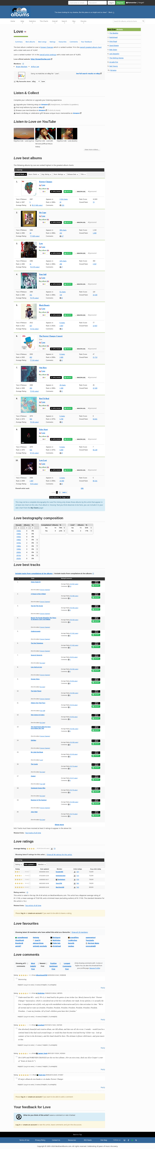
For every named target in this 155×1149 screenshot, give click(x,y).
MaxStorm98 (60, 887)
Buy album (43, 189)
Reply (103, 988)
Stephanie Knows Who (38, 788)
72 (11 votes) (34, 329)
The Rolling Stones (116, 58)
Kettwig (36, 937)
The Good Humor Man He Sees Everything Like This (41, 727)
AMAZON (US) (81, 191)
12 (70, 586)
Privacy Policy (40, 1140)
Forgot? (141, 2)
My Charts (35, 508)
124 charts (63, 261)
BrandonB (19, 943)
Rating (17, 864)
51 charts (63, 292)
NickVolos (56, 940)
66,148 (95, 450)
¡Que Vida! (34, 812)
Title (82, 174)
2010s (18, 555)
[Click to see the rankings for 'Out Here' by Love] (29, 374)
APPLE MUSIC (57, 191)
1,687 (31, 481)
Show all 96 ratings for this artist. (59, 854)
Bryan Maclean (21, 66)
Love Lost (43, 460)
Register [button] (120, 3)
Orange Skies (35, 679)
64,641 (95, 419)
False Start (43, 429)
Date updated (29, 864)
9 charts (62, 447)
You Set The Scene (37, 606)
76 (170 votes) (34, 267)
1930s (18, 531)
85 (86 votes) (74, 681)
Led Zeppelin (114, 54)
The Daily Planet (36, 691)
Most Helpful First (33, 966)
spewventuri (91, 937)
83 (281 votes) (74, 728)
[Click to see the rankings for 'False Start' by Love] (29, 435)
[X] (135, 1140)
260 (31, 388)
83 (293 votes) (74, 742)
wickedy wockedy (40, 946)
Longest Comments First (67, 966)
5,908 (61, 450)
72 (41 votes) (34, 391)
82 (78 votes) (74, 790)
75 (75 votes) (34, 298)
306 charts (63, 230)
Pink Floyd (113, 41)
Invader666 (59, 872)
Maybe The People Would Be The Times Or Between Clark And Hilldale (43, 618)
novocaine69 (91, 946)
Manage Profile (94, 968)
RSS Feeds (88, 1140)
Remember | (133, 2)
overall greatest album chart (91, 47)
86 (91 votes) (74, 657)
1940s (18, 534)
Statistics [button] (32, 21)
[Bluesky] (123, 1140)
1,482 (94, 233)
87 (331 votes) (74, 633)
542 (78, 887)
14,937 (95, 326)
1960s (18, 540)
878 (78, 879)
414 (78, 875)
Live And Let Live (36, 667)
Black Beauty (44, 305)
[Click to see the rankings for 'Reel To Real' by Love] (29, 404)
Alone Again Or (36, 582)
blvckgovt (56, 937)
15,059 (62, 481)
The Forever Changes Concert (51, 336)
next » (64, 492)
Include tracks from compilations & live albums (34, 573)
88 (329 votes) (74, 619)
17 (62, 236)
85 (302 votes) (74, 669)
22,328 (95, 388)
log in (23, 913)
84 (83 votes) (74, 716)
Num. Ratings (58, 174)
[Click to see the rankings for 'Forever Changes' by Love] (29, 188)
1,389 (61, 388)
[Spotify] (131, 1140)
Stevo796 (59, 883)
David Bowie (114, 45)
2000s (18, 552)
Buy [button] (74, 21)
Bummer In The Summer (39, 800)
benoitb (71, 943)
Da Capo (42, 212)
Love (43, 185)
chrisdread (57, 946)
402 (31, 357)
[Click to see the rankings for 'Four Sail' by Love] (29, 280)
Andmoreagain (35, 631)
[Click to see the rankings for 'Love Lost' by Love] (29, 466)
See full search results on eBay (88, 73)
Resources (72, 1140)
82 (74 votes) (74, 766)
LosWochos (72, 940)
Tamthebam (61, 879)
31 (30, 264)
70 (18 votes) (34, 422)
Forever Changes (46, 47)
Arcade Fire (113, 62)
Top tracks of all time (33, 833)
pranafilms (74, 937)
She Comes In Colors (37, 715)
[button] (18, 527)
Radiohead (113, 37)
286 (61, 264)
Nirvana (113, 70)
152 (61, 233)
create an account (35, 913)
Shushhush (19, 940)
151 (62, 205)
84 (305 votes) (74, 693)
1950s (18, 537)
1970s (18, 543)
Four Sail (42, 274)
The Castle (34, 764)
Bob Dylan (113, 50)
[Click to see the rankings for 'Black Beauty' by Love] (29, 311)
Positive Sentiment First (53, 966)
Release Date (72, 174)
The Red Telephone (37, 643)
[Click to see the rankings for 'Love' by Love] (29, 249)
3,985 (61, 357)
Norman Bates (93, 943)
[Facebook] (127, 1140)
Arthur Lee (35, 66)
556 (31, 450)
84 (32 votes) (74, 705)
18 (60, 202)
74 (93, 202)
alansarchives (38, 943)
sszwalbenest (22, 937)
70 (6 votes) (34, 484)
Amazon (44, 104)
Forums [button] (83, 21)
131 (82, 488)
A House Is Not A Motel (38, 594)
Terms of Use (24, 1140)
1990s (18, 549)
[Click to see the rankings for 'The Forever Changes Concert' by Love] (29, 342)
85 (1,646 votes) (37, 205)
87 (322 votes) (74, 645)
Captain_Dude (42, 1053)
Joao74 (37, 940)
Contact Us (56, 1140)
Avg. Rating (46, 174)
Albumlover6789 (41, 975)
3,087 (61, 326)
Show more (59, 825)
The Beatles (113, 33)
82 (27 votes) (74, 778)
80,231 (95, 481)
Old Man (33, 740)
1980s (18, 546)
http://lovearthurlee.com (40, 59)
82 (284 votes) (74, 802)
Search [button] (64, 21)
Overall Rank (20, 174)
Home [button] (13, 21)
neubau (71, 946)
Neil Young (113, 66)
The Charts (44, 21)
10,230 (95, 295)
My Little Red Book (37, 752)
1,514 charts (64, 199)
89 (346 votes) (74, 607)
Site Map (103, 1140)
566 (31, 419)
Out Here (43, 367)
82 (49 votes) (74, 754)
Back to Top (77, 1134)
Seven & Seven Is (36, 655)
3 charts (62, 478)
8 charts (62, 323)
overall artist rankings (48, 55)
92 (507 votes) (74, 584)
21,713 (95, 357)
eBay (41, 107)
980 (78, 883)
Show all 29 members (80, 932)
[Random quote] (113, 12)
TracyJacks (90, 940)
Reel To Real (44, 398)
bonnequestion (60, 875)
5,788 (61, 419)
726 (61, 295)
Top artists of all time (33, 905)
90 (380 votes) (74, 596)
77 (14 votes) (34, 360)
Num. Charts (33, 174)
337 (78, 872)
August (33, 776)
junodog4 (40, 1025)
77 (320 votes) (34, 236)
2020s (18, 558)
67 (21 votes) (34, 453)
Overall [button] (55, 21)
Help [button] (22, 21)
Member (41, 864)
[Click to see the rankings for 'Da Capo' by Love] (29, 219)
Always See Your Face (38, 703)
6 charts (62, 416)
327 (31, 326)
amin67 (18, 946)
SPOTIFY (69, 191)
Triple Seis (56, 943)
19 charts (63, 385)
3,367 (94, 264)
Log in (18, 1125)
